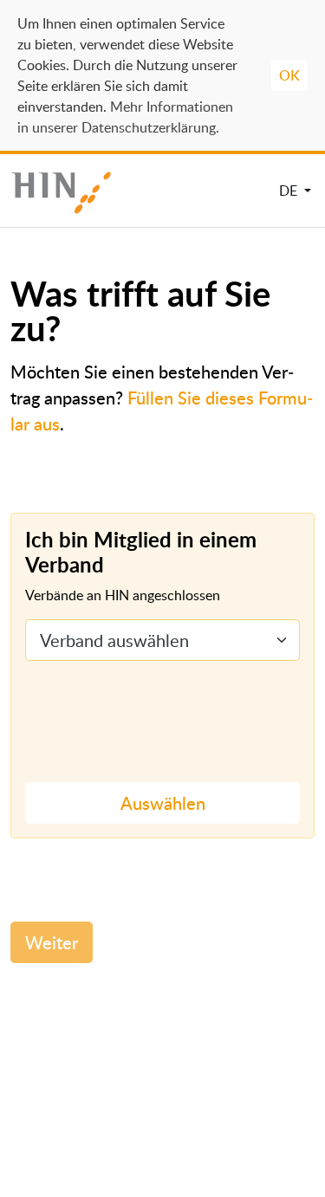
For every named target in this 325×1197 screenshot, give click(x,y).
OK (289, 75)
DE (290, 190)
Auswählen (162, 803)
